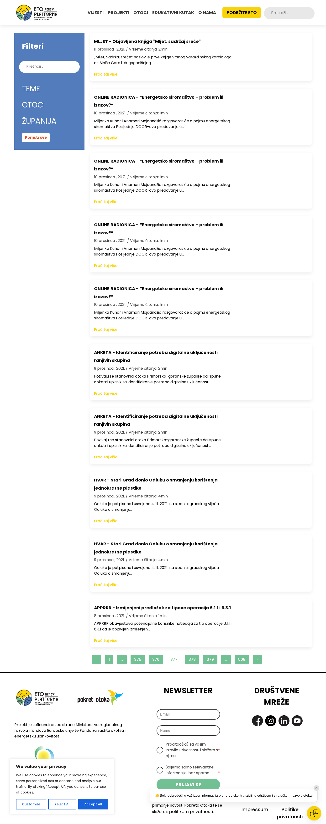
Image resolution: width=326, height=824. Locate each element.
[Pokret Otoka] (36, 12)
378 (192, 659)
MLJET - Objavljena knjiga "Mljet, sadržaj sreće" (147, 41)
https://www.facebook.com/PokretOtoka (257, 720)
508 (241, 659)
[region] (62, 786)
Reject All (62, 804)
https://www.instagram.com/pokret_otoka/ (270, 720)
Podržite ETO (242, 12)
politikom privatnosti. (191, 811)
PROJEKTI (118, 12)
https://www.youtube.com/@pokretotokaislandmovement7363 (297, 720)
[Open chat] (314, 813)
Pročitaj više (105, 74)
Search (310, 13)
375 (137, 659)
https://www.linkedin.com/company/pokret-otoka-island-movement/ (284, 720)
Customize (31, 804)
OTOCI (140, 12)
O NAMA (207, 12)
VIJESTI (96, 12)
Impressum (255, 809)
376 (155, 659)
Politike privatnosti (290, 813)
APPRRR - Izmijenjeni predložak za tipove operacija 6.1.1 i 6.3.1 (162, 608)
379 (210, 659)
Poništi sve (36, 137)
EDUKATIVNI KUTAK (173, 12)
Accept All (93, 804)
